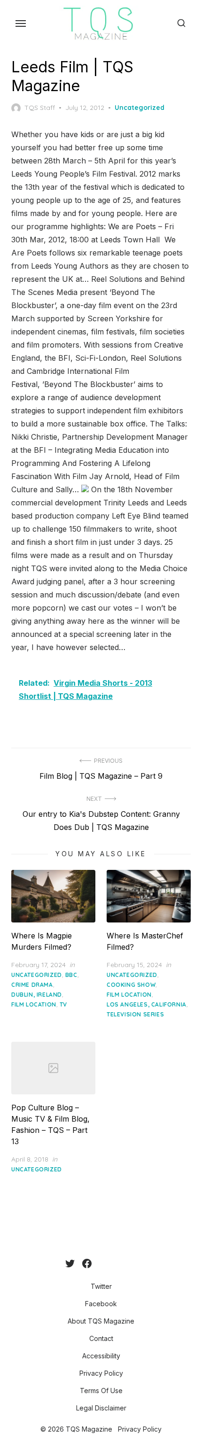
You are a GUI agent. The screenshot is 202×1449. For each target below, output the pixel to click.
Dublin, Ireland (36, 994)
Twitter (101, 1286)
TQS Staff (39, 107)
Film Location (33, 1004)
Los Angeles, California (146, 1004)
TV (63, 1004)
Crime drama (32, 984)
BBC (71, 974)
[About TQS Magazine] (99, 1263)
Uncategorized (139, 107)
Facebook (101, 1304)
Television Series (135, 1014)
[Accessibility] (114, 1263)
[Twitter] (70, 1263)
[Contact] (107, 1263)
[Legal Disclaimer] (137, 1263)
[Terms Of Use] (129, 1263)
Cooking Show (131, 984)
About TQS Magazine (101, 1321)
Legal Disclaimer (101, 1408)
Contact (101, 1338)
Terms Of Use (101, 1391)
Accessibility (101, 1356)
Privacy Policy (101, 1373)
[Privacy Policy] (122, 1263)
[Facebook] (86, 1263)
